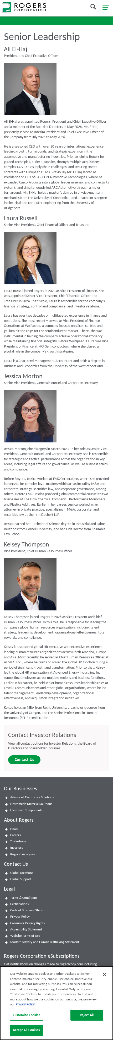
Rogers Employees (22, 854)
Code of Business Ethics (26, 910)
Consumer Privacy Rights (27, 923)
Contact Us (24, 760)
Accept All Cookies (26, 1030)
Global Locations (21, 873)
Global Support (20, 879)
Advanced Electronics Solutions (32, 797)
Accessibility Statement (26, 929)
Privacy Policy (20, 916)
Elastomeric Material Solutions (31, 804)
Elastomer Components (26, 810)
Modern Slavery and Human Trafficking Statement (44, 942)
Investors (16, 847)
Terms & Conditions (23, 898)
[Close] (104, 974)
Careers (15, 835)
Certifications (19, 904)
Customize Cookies (26, 1015)
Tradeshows (18, 841)
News (14, 829)
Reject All (87, 1015)
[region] (56, 1003)
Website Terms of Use (25, 936)
